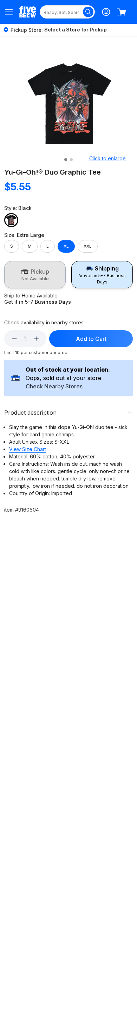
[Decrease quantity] (14, 338)
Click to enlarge (107, 158)
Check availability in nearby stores (44, 322)
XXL (88, 246)
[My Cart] (121, 12)
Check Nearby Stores (54, 387)
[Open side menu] (9, 12)
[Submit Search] (88, 12)
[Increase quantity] (36, 338)
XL (66, 246)
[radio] (35, 274)
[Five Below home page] (27, 11)
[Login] (106, 12)
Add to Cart (91, 338)
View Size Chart (27, 449)
